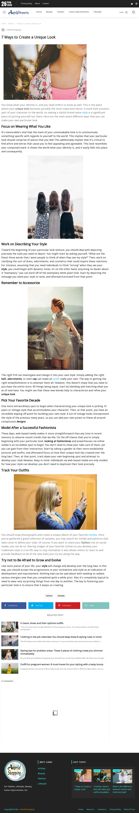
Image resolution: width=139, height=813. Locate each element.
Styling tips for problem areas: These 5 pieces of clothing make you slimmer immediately (61, 652)
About (37, 3)
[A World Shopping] (18, 12)
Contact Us (102, 809)
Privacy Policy (115, 809)
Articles (41, 768)
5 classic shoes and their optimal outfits (41, 623)
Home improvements (79, 11)
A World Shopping (27, 809)
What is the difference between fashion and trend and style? (122, 789)
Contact (45, 3)
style (85, 112)
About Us (90, 809)
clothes (93, 534)
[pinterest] (136, 3)
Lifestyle (98, 11)
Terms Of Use (129, 809)
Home (39, 11)
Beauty (49, 11)
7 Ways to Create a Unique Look (82, 788)
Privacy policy (26, 3)
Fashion (60, 11)
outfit (56, 378)
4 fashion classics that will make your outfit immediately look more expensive (102, 789)
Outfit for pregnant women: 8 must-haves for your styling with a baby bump (61, 664)
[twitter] (132, 3)
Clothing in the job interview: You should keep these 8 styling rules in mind (61, 636)
